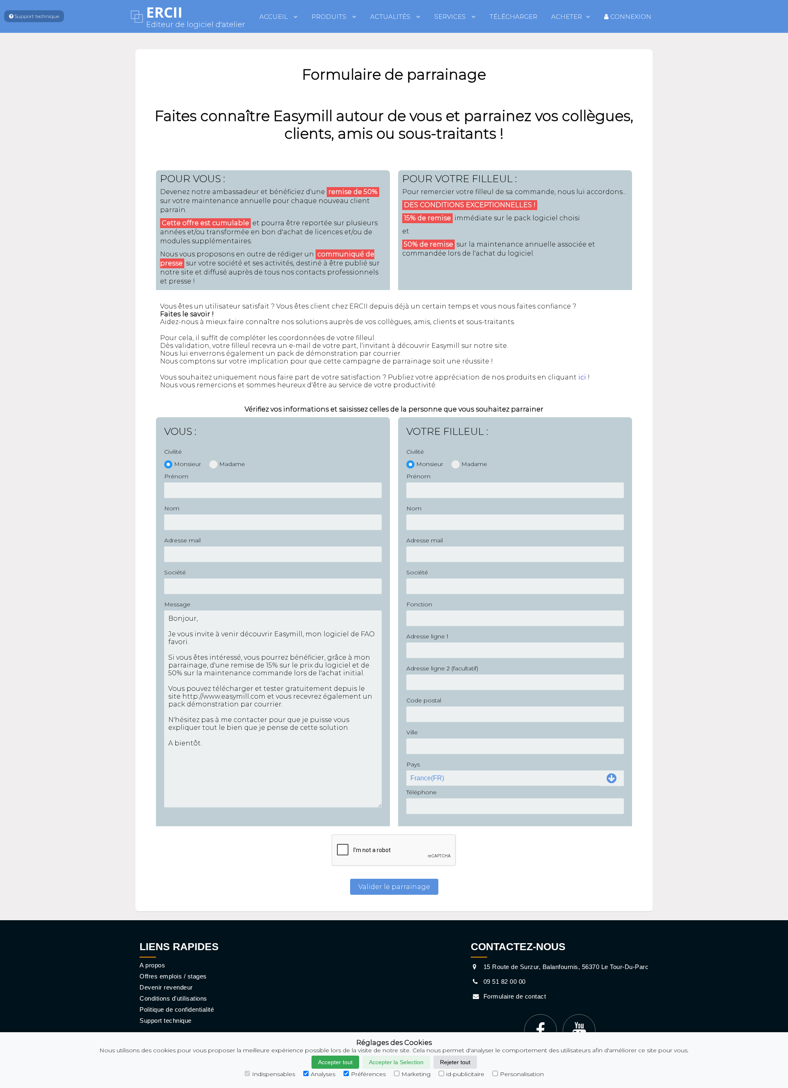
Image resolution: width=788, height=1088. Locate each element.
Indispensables (273, 1074)
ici (582, 377)
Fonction (419, 604)
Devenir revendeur (166, 987)
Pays (413, 764)
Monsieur (187, 464)
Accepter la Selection (396, 1062)
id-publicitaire (465, 1074)
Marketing (416, 1074)
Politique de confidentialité (177, 1009)
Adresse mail (182, 540)
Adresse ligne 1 (427, 636)
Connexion (630, 17)
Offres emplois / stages (173, 976)
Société (175, 572)
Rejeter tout (455, 1062)
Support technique (166, 1020)
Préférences (368, 1074)
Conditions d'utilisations (173, 998)
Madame (232, 464)
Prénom (176, 476)
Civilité (173, 451)
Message (177, 604)
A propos (152, 965)
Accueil (274, 17)
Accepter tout (335, 1062)
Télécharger (513, 17)
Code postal (423, 700)
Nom (171, 508)
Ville (412, 732)
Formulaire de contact (513, 996)
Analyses (323, 1074)
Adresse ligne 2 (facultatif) (442, 668)
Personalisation (522, 1074)
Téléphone (421, 792)
